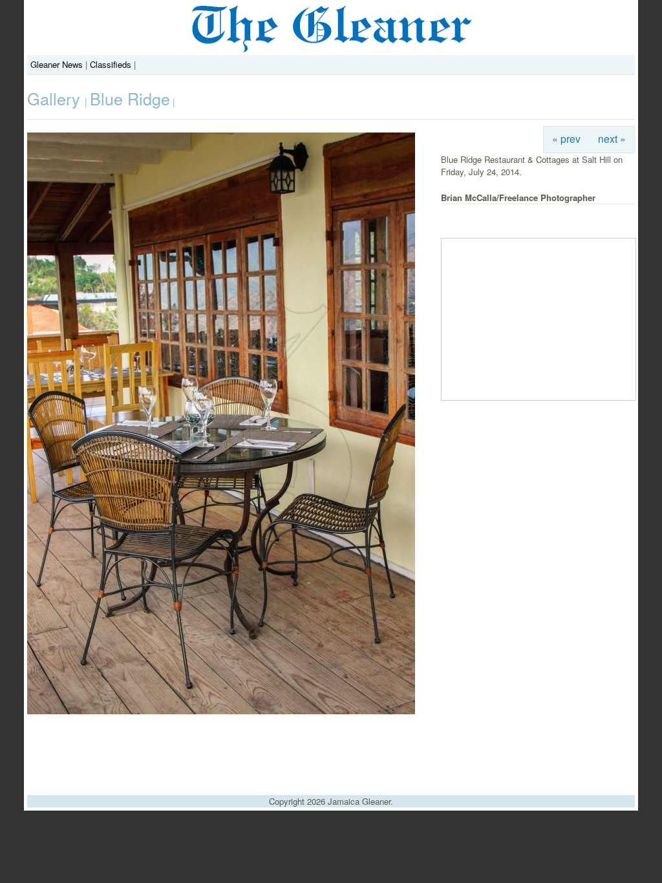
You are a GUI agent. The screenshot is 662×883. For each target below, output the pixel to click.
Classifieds (110, 64)
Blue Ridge (130, 98)
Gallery (56, 98)
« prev (566, 138)
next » (612, 138)
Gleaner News (56, 64)
